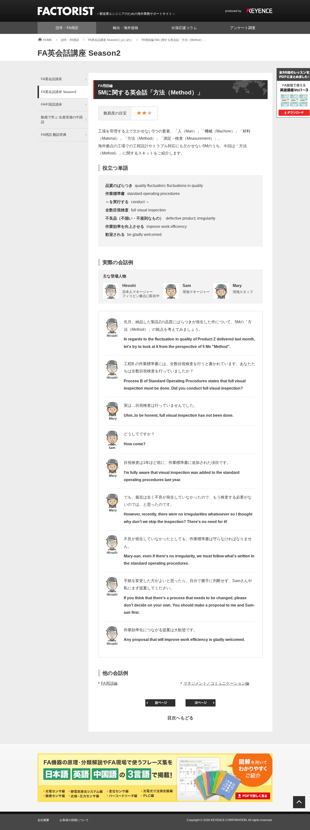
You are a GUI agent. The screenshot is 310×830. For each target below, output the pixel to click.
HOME (47, 40)
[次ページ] (201, 703)
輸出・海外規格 (125, 28)
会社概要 (43, 820)
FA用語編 (109, 683)
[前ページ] (160, 703)
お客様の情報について (74, 820)
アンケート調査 (243, 28)
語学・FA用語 (67, 28)
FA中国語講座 (51, 104)
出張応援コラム (184, 28)
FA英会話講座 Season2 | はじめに (110, 40)
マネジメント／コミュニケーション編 (216, 683)
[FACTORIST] (66, 11)
